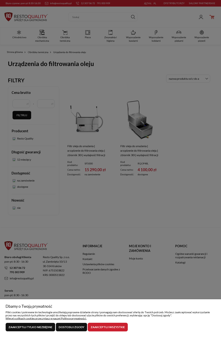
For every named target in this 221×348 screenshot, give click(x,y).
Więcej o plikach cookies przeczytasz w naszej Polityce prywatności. (46, 318)
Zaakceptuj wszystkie (108, 327)
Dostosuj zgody (71, 327)
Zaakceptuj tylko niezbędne (30, 327)
